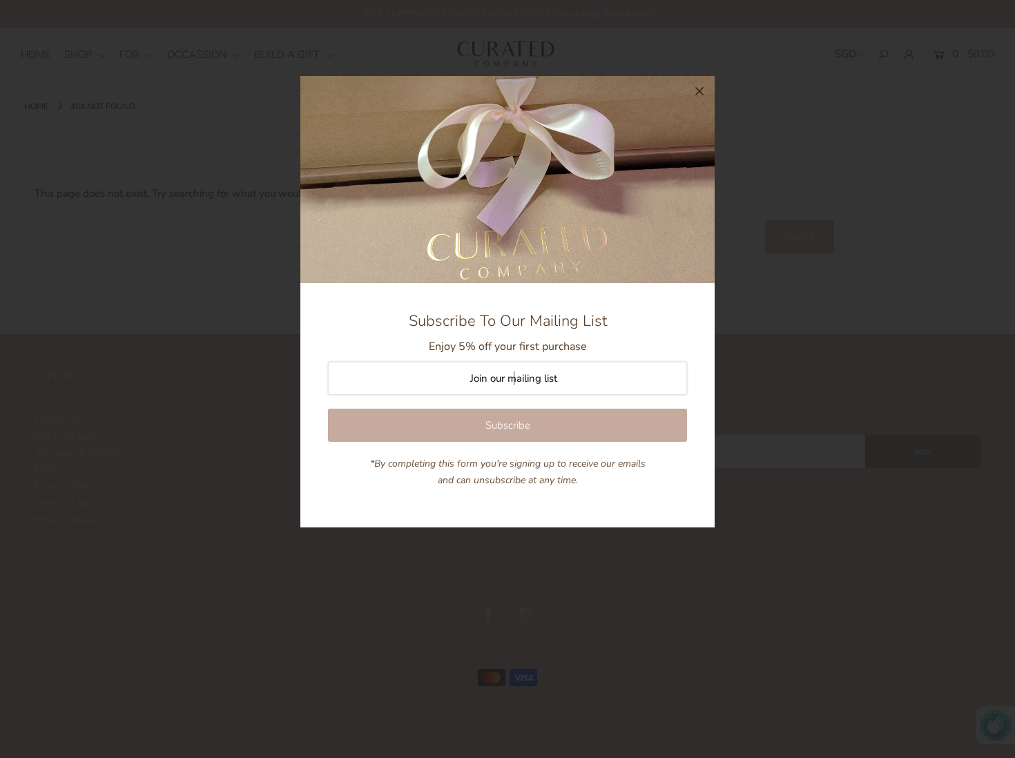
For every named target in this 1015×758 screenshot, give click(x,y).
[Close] (699, 91)
